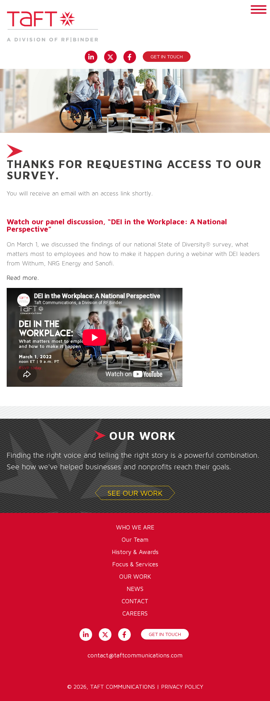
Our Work (135, 576)
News (135, 589)
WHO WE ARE (135, 527)
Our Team (135, 539)
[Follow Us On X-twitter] (110, 56)
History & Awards (135, 552)
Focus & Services (135, 564)
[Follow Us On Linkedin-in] (91, 56)
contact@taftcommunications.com (135, 655)
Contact (135, 601)
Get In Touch (165, 634)
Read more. (24, 278)
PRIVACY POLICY (182, 686)
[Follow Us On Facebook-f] (129, 56)
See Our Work (135, 492)
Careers (135, 613)
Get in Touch (166, 56)
